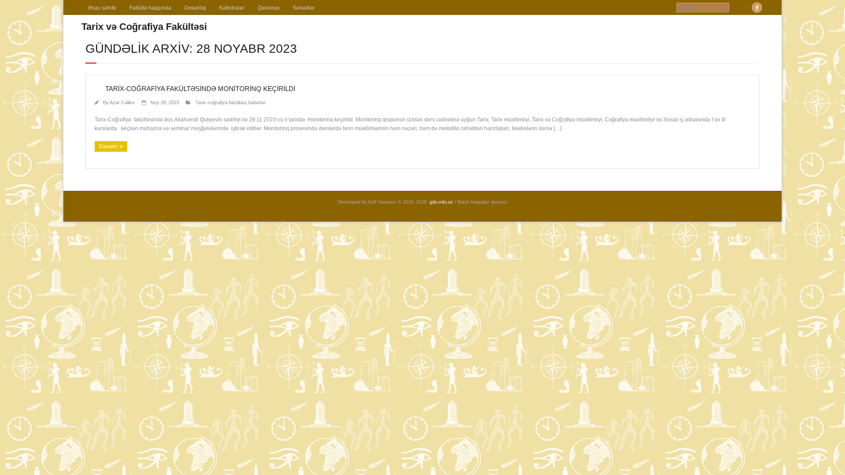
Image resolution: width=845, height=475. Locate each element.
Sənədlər (304, 8)
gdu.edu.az (441, 202)
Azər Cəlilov (122, 102)
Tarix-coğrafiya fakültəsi (220, 102)
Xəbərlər (257, 102)
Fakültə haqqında (150, 8)
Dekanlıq (195, 8)
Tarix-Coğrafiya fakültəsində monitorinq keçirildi (195, 88)
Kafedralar (231, 8)
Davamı (108, 146)
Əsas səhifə (102, 8)
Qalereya (268, 8)
